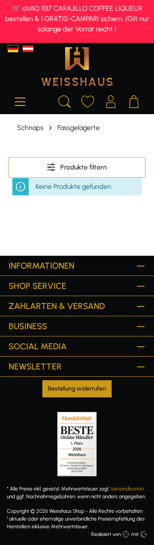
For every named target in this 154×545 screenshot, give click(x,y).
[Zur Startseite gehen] (77, 66)
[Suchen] (64, 100)
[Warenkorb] (133, 100)
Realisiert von (106, 534)
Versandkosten (127, 489)
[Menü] (20, 100)
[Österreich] (28, 48)
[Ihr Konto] (110, 100)
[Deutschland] (13, 48)
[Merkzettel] (87, 100)
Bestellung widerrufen (77, 388)
